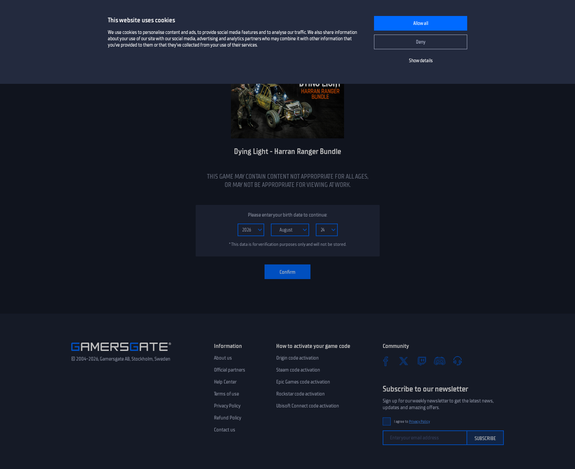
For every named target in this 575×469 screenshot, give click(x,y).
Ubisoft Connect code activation (307, 405)
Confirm (287, 272)
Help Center (225, 382)
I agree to (412, 421)
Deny (421, 42)
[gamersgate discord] (440, 361)
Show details (421, 61)
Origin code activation (297, 358)
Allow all (420, 23)
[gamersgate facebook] (386, 361)
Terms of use (226, 394)
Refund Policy (227, 417)
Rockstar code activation (300, 394)
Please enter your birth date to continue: (287, 215)
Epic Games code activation (303, 382)
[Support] (458, 361)
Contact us (224, 429)
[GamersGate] (121, 352)
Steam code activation (298, 370)
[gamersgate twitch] (422, 361)
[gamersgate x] (404, 361)
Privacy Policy (227, 405)
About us (223, 358)
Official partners (229, 370)
